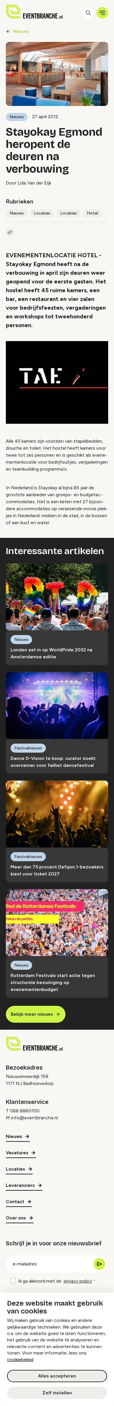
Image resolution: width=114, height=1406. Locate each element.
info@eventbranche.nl (34, 1117)
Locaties (42, 213)
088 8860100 (24, 1111)
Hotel (92, 213)
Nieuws (21, 31)
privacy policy (78, 1281)
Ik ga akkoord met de (55, 1281)
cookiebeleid (20, 1359)
